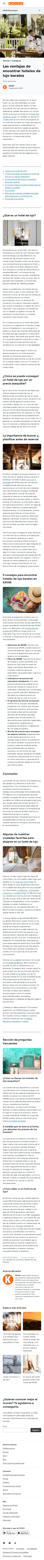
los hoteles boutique (17, 1121)
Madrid (29, 1018)
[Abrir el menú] (4, 3)
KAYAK (11, 86)
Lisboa (25, 1021)
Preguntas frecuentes (14, 199)
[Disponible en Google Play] (9, 1533)
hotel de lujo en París (24, 882)
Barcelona (7, 1021)
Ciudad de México (15, 963)
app (24, 631)
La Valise (22, 974)
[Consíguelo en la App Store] (23, 1533)
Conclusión (10, 190)
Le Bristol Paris (20, 893)
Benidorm (16, 1021)
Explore (25, 1010)
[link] (4, 1543)
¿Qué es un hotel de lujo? (16, 171)
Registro (36, 1430)
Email (5, 1426)
